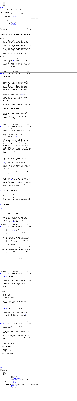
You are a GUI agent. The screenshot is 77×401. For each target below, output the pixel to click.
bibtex (18, 23)
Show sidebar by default (4, 390)
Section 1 (3, 162)
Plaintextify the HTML (14, 395)
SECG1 (20, 84)
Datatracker (2, 367)
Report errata (17, 12)
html (13, 23)
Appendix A (3, 276)
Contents (6, 393)
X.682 (3, 281)
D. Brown (16, 385)
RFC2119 (23, 105)
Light (3, 2)
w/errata (15, 23)
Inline (37, 18)
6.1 (1, 208)
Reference (6, 398)
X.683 (9, 281)
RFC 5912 (27, 232)
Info (2, 393)
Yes (2, 391)
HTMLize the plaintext (6, 395)
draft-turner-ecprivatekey (17, 13)
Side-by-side (33, 18)
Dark (3, 3)
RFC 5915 (2, 8)
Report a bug (13, 24)
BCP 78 (14, 60)
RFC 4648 (13, 221)
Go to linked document (14, 400)
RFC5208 (13, 92)
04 (13, 15)
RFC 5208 (8, 259)
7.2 (1, 254)
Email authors (13, 386)
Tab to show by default (4, 392)
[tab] (4, 372)
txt (11, 23)
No (4, 391)
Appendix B (3, 309)
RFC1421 (22, 184)
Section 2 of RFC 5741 (12, 51)
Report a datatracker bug (4, 389)
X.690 (18, 159)
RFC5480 (22, 94)
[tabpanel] (38, 383)
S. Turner (12, 385)
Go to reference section (6, 400)
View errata (13, 12)
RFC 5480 (14, 230)
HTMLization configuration (5, 394)
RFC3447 (17, 136)
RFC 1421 (13, 213)
